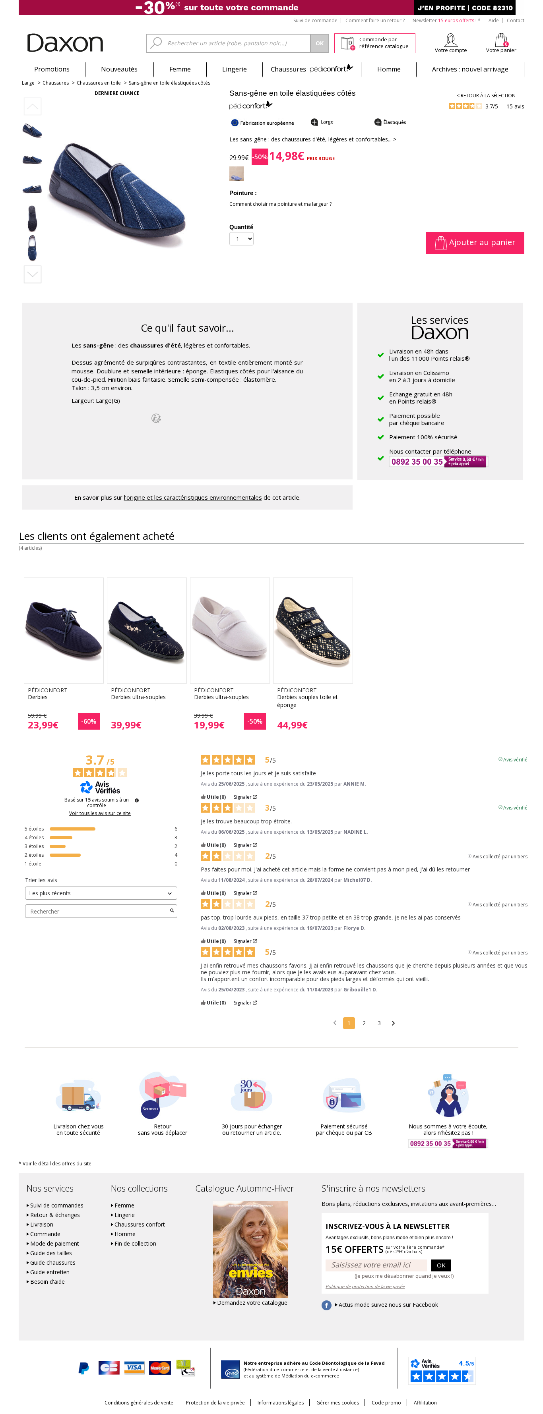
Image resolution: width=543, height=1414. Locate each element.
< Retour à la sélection (486, 95)
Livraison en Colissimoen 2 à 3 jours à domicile (422, 376)
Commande (45, 1234)
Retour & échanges (55, 1215)
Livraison (41, 1224)
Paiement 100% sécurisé (423, 437)
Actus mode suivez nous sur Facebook (388, 1305)
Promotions (52, 69)
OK (441, 1265)
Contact (515, 20)
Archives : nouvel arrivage (470, 69)
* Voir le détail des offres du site (55, 1163)
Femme (180, 69)
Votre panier (501, 50)
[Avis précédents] (334, 1022)
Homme (389, 69)
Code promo (386, 1402)
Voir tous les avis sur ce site (100, 813)
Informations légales (281, 1402)
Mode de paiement (54, 1243)
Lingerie (234, 69)
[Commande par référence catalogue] (348, 42)
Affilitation (425, 1402)
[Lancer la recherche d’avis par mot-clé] (172, 911)
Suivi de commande (315, 20)
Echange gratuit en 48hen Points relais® (420, 397)
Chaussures (312, 69)
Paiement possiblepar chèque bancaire (416, 419)
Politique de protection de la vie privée (365, 1286)
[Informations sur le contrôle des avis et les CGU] (137, 800)
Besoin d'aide (47, 1282)
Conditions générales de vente (139, 1402)
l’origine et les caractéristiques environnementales (193, 497)
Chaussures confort (139, 1224)
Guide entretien (50, 1272)
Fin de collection (135, 1243)
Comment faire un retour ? (375, 20)
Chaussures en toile (99, 82)
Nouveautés (119, 69)
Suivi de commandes (56, 1205)
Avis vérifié (515, 759)
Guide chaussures (53, 1262)
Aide (494, 20)
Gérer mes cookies (337, 1402)
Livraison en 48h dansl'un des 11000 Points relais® (429, 354)
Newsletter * (447, 20)
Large (28, 82)
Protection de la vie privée (215, 1402)
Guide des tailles (51, 1253)
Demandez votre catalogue (252, 1303)
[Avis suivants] (393, 1023)
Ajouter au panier (481, 242)
